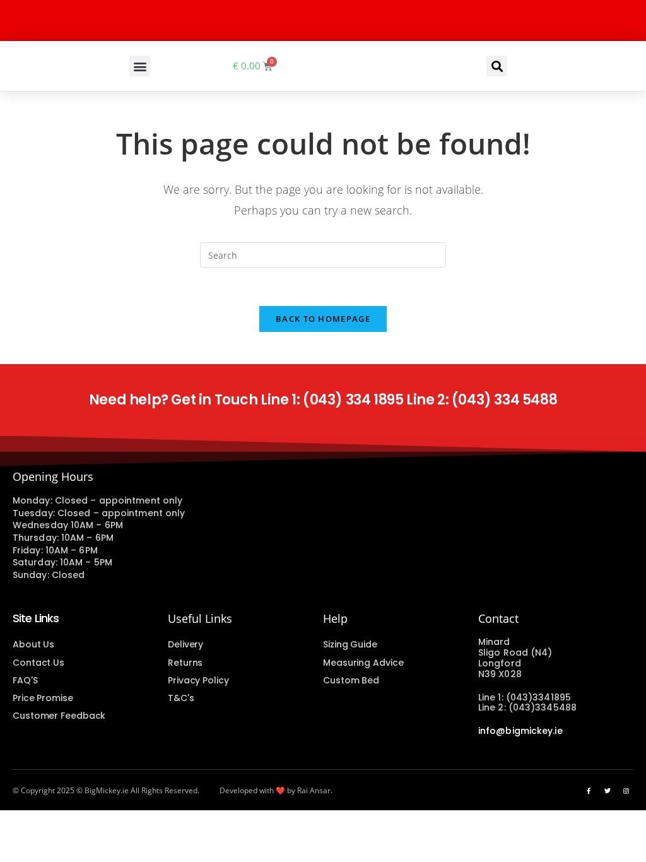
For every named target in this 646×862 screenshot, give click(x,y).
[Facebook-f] (589, 791)
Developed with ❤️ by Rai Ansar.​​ (276, 790)
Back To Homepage (323, 318)
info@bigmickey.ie (520, 730)
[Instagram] (626, 791)
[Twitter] (607, 791)
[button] (139, 66)
